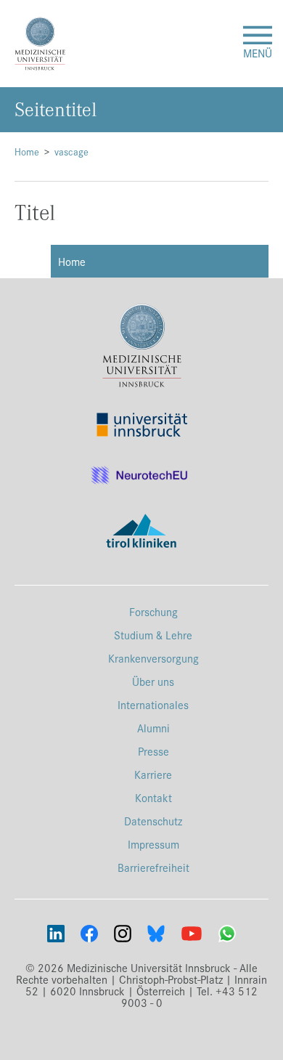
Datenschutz (153, 820)
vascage (71, 151)
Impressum (153, 843)
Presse (153, 750)
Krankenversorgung (153, 657)
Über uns (153, 681)
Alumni (153, 727)
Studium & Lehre (153, 634)
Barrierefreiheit (153, 867)
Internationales (153, 704)
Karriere (153, 774)
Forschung (153, 611)
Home (27, 151)
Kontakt (153, 797)
